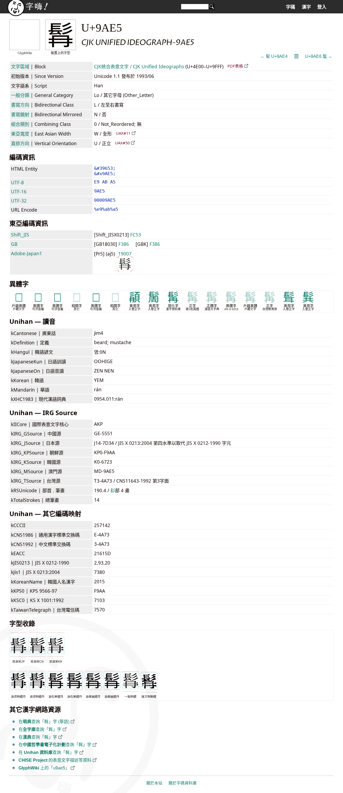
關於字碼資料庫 (183, 783)
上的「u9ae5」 (43, 768)
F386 (123, 244)
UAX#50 (122, 142)
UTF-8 (17, 182)
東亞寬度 (20, 133)
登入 (321, 7)
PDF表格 (235, 66)
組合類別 (20, 124)
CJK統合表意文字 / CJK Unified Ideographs (139, 66)
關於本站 (154, 783)
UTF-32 (19, 200)
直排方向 (20, 143)
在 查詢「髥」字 (48, 752)
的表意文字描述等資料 (54, 760)
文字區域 (20, 66)
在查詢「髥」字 (39, 729)
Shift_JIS (20, 234)
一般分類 (20, 95)
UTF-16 (19, 191)
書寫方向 (20, 105)
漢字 (306, 7)
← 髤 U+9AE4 (274, 56)
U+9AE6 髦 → (318, 56)
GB (14, 244)
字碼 (290, 7)
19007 (125, 253)
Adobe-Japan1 (26, 253)
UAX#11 (123, 133)
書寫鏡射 (20, 114)
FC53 (135, 234)
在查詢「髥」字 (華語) (43, 721)
